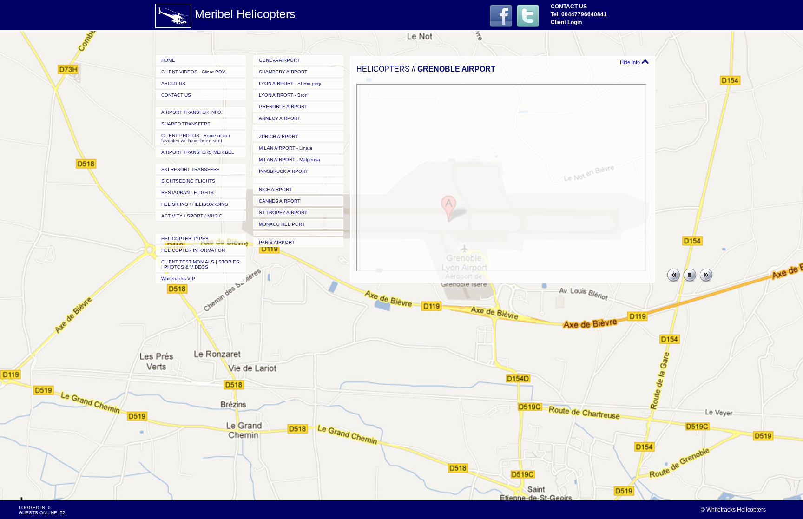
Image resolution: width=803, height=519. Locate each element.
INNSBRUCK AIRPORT (283, 171)
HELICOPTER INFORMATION (193, 250)
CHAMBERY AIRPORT (283, 71)
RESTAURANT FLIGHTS (187, 192)
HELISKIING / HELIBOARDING (194, 204)
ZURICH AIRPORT (278, 136)
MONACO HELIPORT (282, 224)
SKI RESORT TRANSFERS (190, 169)
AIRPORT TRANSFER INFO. (192, 112)
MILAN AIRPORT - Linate (286, 148)
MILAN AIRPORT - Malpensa (289, 159)
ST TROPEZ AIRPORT (283, 212)
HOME (168, 60)
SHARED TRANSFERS (186, 123)
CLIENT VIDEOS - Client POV (193, 71)
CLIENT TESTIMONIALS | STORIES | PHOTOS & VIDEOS (200, 264)
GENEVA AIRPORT (279, 60)
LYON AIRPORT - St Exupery (290, 83)
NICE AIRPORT (275, 189)
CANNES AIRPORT (279, 201)
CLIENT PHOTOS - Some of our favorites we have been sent (195, 138)
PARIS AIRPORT (277, 242)
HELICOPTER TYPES (185, 238)
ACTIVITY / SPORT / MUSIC (191, 215)
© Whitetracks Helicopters (733, 509)
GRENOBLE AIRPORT (283, 106)
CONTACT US (176, 95)
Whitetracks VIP (178, 278)
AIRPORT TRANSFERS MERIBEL (197, 152)
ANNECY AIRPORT (279, 118)
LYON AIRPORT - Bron (283, 95)
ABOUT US (173, 83)
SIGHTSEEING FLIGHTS (188, 181)
